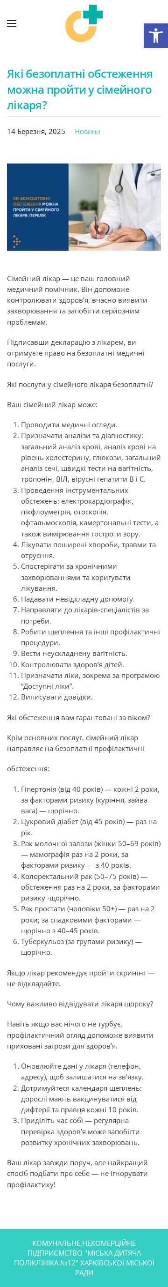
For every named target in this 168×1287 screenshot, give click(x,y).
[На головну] (84, 23)
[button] (156, 35)
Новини (87, 131)
